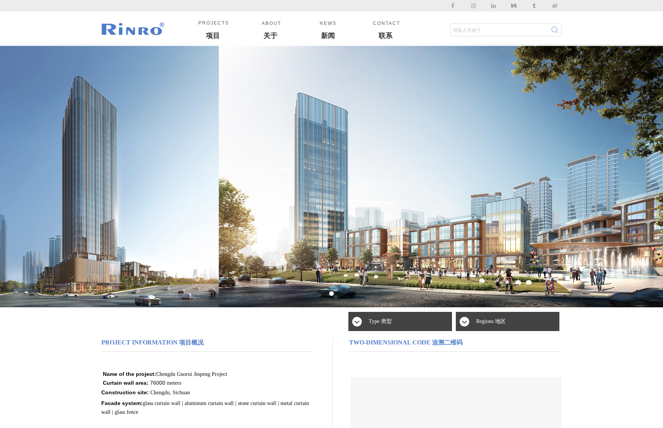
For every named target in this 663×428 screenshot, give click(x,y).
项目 (213, 35)
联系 (386, 35)
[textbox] (497, 30)
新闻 (328, 35)
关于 (270, 35)
